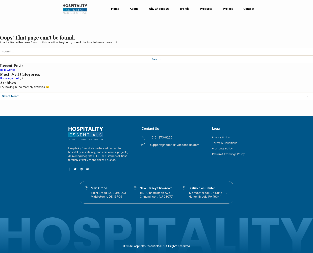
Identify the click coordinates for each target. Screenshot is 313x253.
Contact (248, 8)
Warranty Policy (222, 148)
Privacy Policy (221, 137)
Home (115, 8)
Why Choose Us (159, 8)
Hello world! (7, 70)
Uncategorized (9, 78)
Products (206, 8)
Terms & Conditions (224, 143)
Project (228, 8)
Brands (184, 8)
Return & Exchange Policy (228, 154)
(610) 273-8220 (161, 137)
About (134, 8)
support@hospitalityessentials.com (174, 145)
